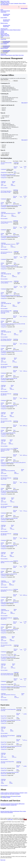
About (4, 1)
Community (16, 3)
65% (3, 107)
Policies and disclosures (14, 811)
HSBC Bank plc (5, 86)
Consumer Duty (13, 804)
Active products (4, 17)
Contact (7, 1)
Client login (3, 3)
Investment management (5, 803)
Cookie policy (10, 819)
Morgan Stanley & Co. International (9, 89)
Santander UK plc (6, 91)
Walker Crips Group (5, 34)
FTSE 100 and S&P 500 (7, 98)
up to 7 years (4, 116)
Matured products (4, 23)
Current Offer (3, 39)
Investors (2, 32)
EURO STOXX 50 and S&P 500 (9, 101)
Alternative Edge (4, 28)
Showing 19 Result (4, 155)
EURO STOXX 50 (6, 100)
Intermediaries (6, 4)
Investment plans (6, 14)
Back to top (3, 859)
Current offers (3, 12)
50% (3, 110)
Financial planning (14, 803)
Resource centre (4, 33)
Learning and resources (14, 792)
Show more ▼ (24, 102)
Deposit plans (6, 15)
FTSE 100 (4, 96)
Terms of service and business (7, 812)
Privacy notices (23, 811)
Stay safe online (24, 8)
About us (20, 3)
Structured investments (5, 804)
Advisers (2, 31)
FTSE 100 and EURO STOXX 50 (9, 97)
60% (3, 109)
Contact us (8, 3)
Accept (21, 819)
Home (2, 1)
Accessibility (17, 793)
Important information (5, 811)
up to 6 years (4, 115)
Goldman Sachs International (8, 88)
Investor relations (4, 793)
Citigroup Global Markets (7, 87)
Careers (11, 3)
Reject (25, 819)
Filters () (15, 80)
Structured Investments (5, 10)
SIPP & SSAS (21, 803)
